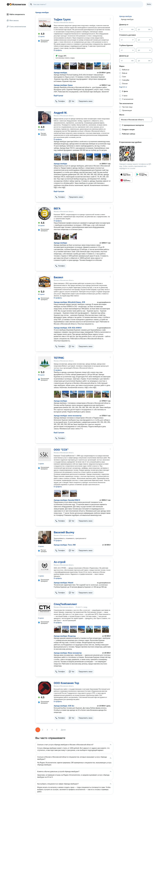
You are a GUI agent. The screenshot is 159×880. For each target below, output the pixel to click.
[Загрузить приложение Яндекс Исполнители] (135, 153)
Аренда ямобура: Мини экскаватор (68, 653)
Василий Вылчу (64, 532)
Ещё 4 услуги (59, 191)
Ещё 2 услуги (59, 432)
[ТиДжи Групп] (44, 24)
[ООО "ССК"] (44, 454)
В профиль (58, 50)
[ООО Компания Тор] (44, 688)
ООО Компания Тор (66, 683)
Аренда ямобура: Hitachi (63, 583)
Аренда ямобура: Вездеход (65, 636)
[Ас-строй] (44, 566)
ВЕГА (57, 208)
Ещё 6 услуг (58, 95)
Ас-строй (59, 561)
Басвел (58, 277)
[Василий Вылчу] (44, 537)
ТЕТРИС (59, 357)
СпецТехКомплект (65, 604)
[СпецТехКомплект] (44, 609)
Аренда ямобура (60, 72)
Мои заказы (14, 20)
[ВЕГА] (44, 213)
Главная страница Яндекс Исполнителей (16, 4)
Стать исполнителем (17, 26)
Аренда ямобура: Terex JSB (65, 545)
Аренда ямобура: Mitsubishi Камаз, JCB (69, 302)
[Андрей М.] (44, 117)
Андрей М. (60, 112)
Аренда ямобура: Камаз (63, 85)
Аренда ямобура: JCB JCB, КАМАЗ (67, 328)
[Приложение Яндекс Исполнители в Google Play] (141, 174)
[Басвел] (44, 282)
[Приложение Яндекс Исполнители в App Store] (125, 174)
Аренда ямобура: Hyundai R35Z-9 (67, 500)
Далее (63, 730)
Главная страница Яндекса (8, 4)
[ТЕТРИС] (44, 362)
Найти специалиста (17, 14)
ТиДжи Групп (62, 19)
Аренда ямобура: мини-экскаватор (67, 416)
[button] (60, 101)
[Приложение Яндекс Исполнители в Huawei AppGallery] (125, 180)
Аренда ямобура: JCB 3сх (64, 706)
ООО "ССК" (61, 449)
